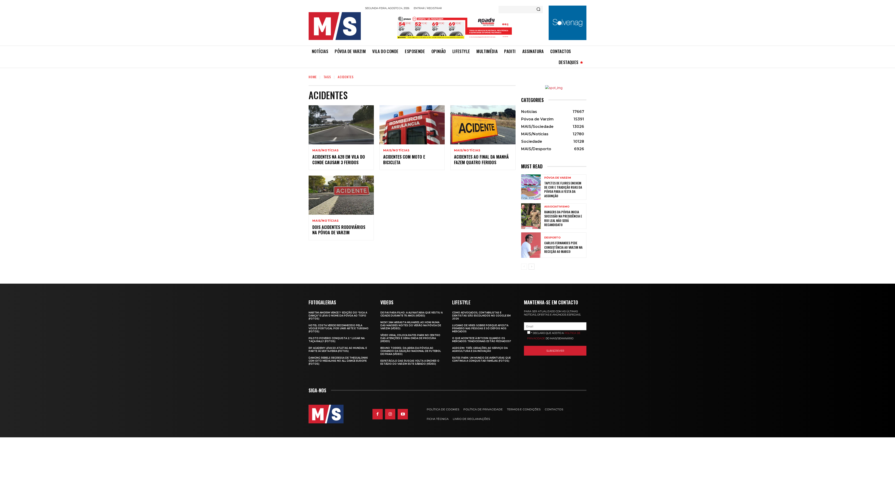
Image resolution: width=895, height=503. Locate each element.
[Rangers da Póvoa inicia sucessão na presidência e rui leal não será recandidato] (531, 216)
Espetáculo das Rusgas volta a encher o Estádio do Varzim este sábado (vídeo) (409, 362)
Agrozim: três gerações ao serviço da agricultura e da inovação (480, 350)
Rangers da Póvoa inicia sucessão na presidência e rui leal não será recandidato (563, 218)
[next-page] (531, 267)
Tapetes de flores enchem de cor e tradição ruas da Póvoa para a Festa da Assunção (563, 189)
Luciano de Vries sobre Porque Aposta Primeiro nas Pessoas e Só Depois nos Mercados (480, 328)
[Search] (538, 9)
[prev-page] (524, 267)
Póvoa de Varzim (557, 178)
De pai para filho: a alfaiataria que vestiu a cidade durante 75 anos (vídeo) (411, 314)
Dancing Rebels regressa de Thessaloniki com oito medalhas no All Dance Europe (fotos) (338, 360)
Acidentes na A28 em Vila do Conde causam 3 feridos (338, 159)
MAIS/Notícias (325, 150)
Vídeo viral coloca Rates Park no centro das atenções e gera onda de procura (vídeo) (410, 338)
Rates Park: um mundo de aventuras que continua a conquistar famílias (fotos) (481, 359)
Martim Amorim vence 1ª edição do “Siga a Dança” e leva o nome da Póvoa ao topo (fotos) (338, 315)
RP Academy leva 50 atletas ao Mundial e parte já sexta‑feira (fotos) (338, 350)
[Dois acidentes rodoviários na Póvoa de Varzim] (341, 195)
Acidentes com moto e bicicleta (404, 159)
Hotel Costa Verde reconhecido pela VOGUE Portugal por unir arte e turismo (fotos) (338, 328)
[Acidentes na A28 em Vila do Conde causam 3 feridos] (341, 124)
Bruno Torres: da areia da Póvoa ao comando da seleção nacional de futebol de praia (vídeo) (410, 351)
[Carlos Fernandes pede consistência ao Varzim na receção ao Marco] (531, 245)
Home (313, 76)
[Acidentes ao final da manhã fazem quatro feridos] (483, 124)
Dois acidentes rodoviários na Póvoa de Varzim (338, 229)
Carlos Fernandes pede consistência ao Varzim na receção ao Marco (563, 247)
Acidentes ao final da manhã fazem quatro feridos (481, 159)
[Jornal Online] (334, 26)
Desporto (552, 237)
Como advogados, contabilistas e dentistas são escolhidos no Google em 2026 (481, 315)
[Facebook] (377, 414)
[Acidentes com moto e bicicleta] (412, 124)
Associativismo (556, 206)
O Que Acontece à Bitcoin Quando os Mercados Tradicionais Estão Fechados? (481, 340)
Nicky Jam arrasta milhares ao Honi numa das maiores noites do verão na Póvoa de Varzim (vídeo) (410, 325)
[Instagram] (390, 414)
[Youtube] (403, 414)
